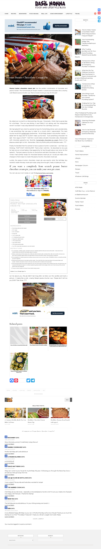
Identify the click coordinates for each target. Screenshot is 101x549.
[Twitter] (99, 17)
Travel (77, 13)
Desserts (29, 390)
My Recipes (27, 216)
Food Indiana (34, 13)
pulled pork (25, 133)
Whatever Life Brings (81, 176)
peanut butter (37, 390)
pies (44, 390)
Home (6, 13)
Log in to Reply (9, 444)
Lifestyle (69, 13)
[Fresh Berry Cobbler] (8, 400)
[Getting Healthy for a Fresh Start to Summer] (68, 400)
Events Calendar (80, 198)
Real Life (44, 13)
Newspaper (23, 13)
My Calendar (27, 222)
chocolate (14, 390)
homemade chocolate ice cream (47, 140)
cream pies (22, 390)
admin (18, 81)
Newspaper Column (81, 165)
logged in (16, 524)
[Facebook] (99, 9)
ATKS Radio (78, 187)
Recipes (13, 13)
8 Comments (38, 394)
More (77, 162)
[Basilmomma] (50, 5)
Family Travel (79, 202)
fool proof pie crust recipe (44, 173)
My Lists (27, 219)
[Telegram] (99, 21)
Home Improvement (56, 13)
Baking (8, 390)
